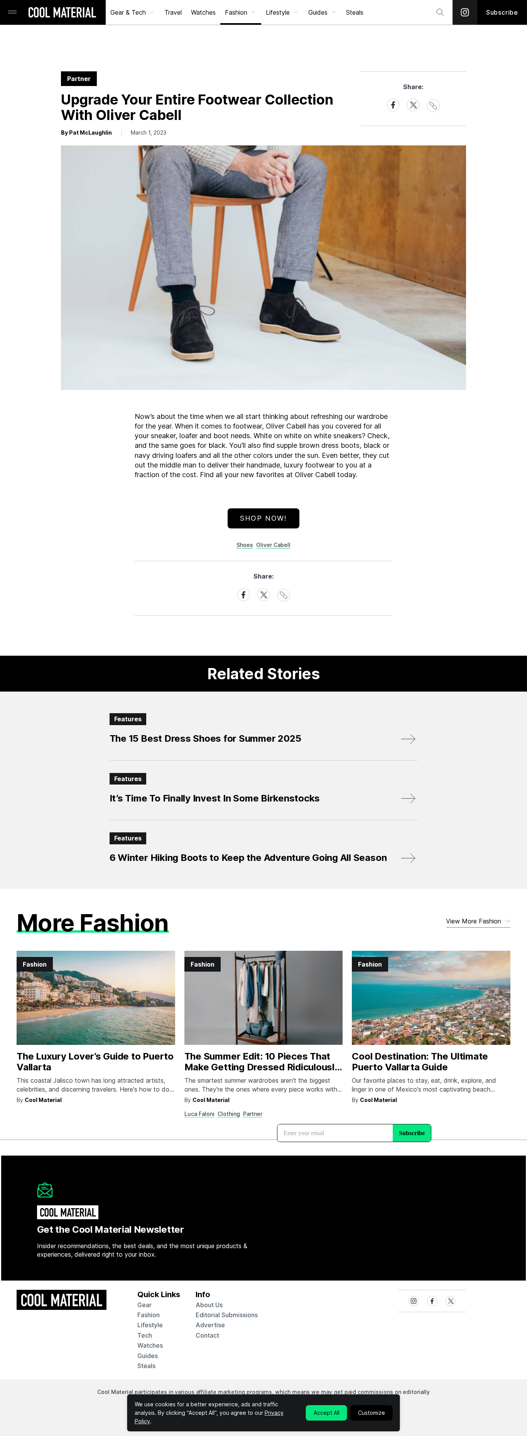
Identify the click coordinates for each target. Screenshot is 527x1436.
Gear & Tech (128, 12)
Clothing (229, 1113)
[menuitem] (133, 12)
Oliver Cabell (273, 545)
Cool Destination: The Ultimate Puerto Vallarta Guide (420, 1062)
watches (150, 1345)
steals (354, 12)
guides (147, 1356)
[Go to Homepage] (62, 13)
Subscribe (502, 12)
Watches (203, 12)
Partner (252, 1113)
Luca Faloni (199, 1113)
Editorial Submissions (227, 1315)
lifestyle (150, 1325)
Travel (173, 12)
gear (144, 1305)
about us (209, 1305)
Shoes (244, 545)
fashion (148, 1315)
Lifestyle (278, 12)
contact (207, 1335)
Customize (371, 1412)
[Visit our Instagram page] (465, 12)
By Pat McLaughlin (86, 132)
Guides (318, 12)
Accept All (327, 1412)
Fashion (236, 12)
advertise (210, 1325)
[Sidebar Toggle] (12, 12)
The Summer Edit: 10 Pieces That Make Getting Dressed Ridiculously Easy (262, 1067)
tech (144, 1335)
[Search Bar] (440, 12)
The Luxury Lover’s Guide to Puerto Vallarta (95, 1062)
